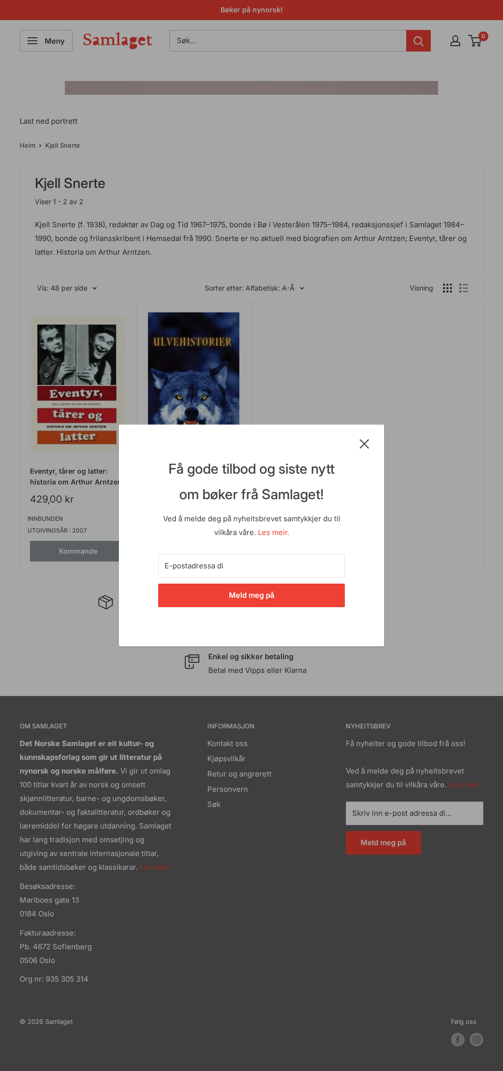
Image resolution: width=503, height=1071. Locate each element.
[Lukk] (364, 443)
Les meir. (273, 532)
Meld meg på (252, 595)
